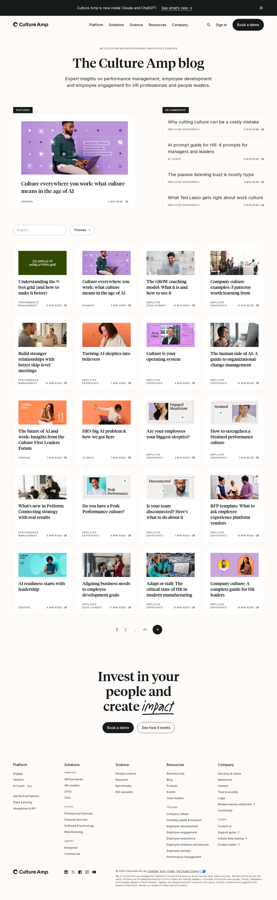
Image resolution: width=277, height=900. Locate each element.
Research (122, 779)
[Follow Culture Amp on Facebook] (80, 872)
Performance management (184, 857)
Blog (170, 779)
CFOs (68, 791)
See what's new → (176, 8)
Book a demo (248, 25)
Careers (223, 786)
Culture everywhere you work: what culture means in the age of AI (73, 187)
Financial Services (76, 819)
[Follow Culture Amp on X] (73, 872)
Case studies (175, 798)
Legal (221, 798)
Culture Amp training (231, 838)
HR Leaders (71, 785)
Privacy (171, 871)
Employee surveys (179, 850)
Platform (96, 25)
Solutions (116, 25)
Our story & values (229, 773)
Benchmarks (124, 786)
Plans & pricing (22, 802)
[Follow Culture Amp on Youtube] (94, 872)
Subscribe (153, 871)
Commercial (72, 853)
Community (225, 810)
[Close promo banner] (261, 8)
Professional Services (78, 813)
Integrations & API (24, 808)
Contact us (225, 826)
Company (180, 25)
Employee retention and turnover (188, 844)
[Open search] (208, 25)
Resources (157, 25)
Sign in (221, 25)
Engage (18, 773)
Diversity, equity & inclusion (184, 820)
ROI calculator (124, 792)
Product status (227, 844)
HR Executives (73, 779)
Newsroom (225, 779)
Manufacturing (73, 832)
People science (126, 773)
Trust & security (228, 792)
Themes (80, 230)
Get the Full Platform (26, 796)
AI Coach (19, 786)
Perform (18, 779)
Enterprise (71, 847)
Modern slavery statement (235, 804)
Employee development (182, 826)
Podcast (172, 786)
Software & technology (79, 825)
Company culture (178, 814)
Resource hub (176, 773)
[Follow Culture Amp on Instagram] (87, 872)
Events (171, 792)
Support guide (227, 832)
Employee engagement (182, 832)
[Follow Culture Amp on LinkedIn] (66, 872)
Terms (162, 871)
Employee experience (181, 838)
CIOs (67, 797)
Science (136, 25)
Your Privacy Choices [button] (187, 871)
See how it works (156, 727)
